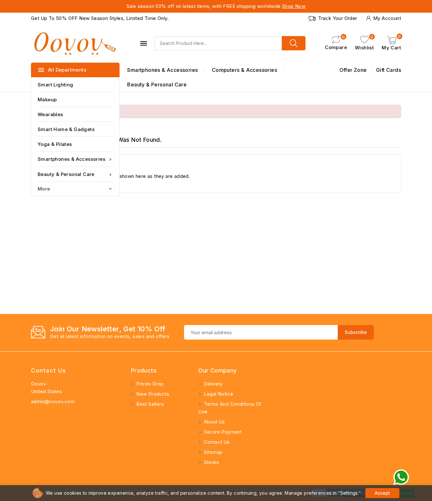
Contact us (48, 370)
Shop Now (293, 6)
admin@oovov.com (53, 401)
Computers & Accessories (244, 70)
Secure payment (222, 432)
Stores (210, 462)
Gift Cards (388, 70)
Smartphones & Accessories (75, 159)
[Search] (293, 43)
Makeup (47, 100)
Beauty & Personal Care (75, 174)
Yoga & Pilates (55, 144)
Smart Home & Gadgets (66, 129)
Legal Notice (217, 394)
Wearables (50, 114)
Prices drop (149, 384)
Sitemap (212, 452)
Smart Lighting (55, 85)
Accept (382, 493)
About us (213, 422)
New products (152, 394)
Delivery (212, 384)
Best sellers (149, 404)
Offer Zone (353, 70)
